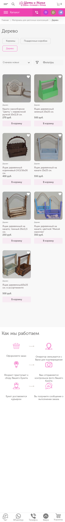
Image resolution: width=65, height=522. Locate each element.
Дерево (10, 48)
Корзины (10, 40)
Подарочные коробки (35, 40)
